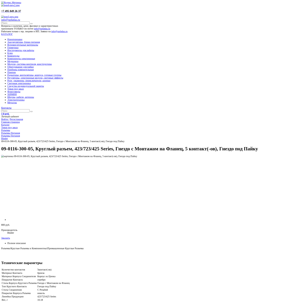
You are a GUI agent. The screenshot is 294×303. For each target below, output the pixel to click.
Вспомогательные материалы (22, 45)
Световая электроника (19, 83)
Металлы (12, 102)
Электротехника (15, 100)
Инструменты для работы (20, 50)
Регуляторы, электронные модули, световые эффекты (35, 78)
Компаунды (13, 56)
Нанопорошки (14, 39)
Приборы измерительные (20, 69)
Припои (11, 72)
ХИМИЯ (12, 94)
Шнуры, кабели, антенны (20, 97)
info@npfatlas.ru (10, 19)
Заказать (5, 238)
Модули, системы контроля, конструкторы (29, 64)
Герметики (13, 47)
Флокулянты (13, 91)
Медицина (12, 61)
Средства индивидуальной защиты (25, 86)
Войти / (5, 119)
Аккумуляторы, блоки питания (23, 42)
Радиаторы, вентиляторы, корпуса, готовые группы (34, 75)
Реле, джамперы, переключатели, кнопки (28, 80)
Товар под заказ (15, 89)
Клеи (10, 53)
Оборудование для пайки (20, 67)
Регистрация (16, 119)
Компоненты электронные (21, 58)
